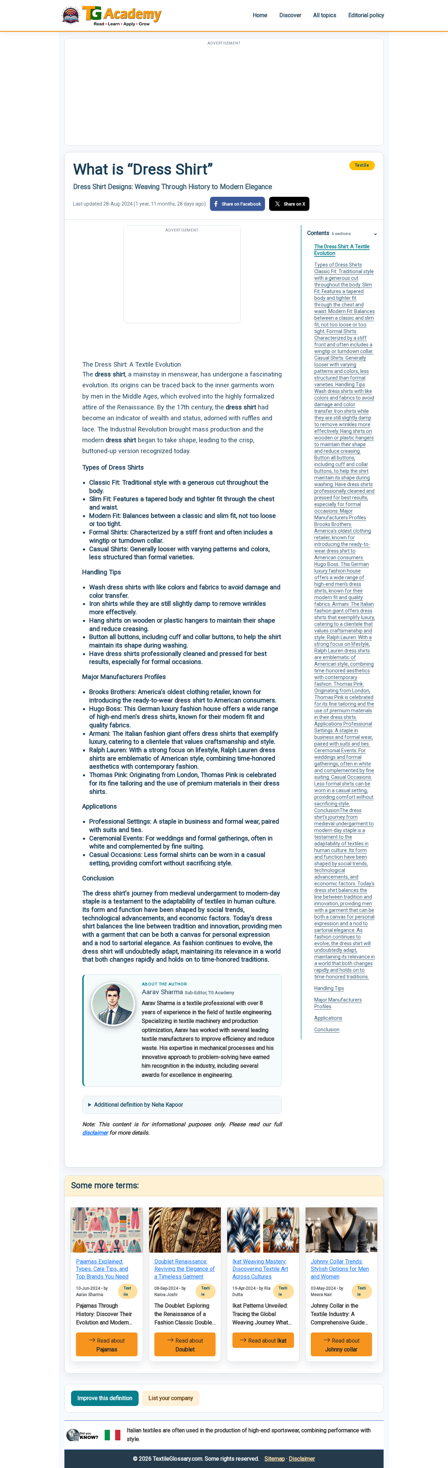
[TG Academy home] (115, 15)
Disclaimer (302, 1458)
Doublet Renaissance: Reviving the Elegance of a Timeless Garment (184, 1269)
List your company (170, 1398)
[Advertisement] (224, 96)
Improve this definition (104, 1398)
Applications (328, 1018)
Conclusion (327, 1029)
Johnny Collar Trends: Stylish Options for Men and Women (340, 1269)
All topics (324, 15)
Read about (110, 1345)
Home (260, 15)
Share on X (294, 204)
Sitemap (275, 1458)
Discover (290, 15)
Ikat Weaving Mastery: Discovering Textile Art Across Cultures (260, 1269)
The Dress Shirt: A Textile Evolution (342, 250)
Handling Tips (329, 988)
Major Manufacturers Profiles (338, 1003)
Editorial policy (366, 15)
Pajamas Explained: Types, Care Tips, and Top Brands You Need (102, 1269)
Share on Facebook (241, 204)
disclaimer (95, 1132)
